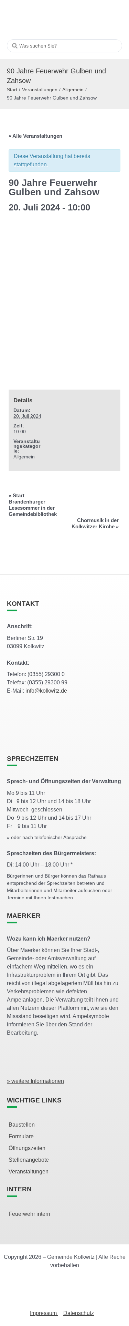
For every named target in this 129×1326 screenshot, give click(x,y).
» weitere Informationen (35, 1081)
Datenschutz (78, 1313)
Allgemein (73, 89)
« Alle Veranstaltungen (35, 136)
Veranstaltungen (39, 89)
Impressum (44, 1313)
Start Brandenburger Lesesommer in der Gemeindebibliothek (33, 505)
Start (12, 89)
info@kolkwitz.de (46, 691)
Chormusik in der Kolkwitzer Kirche (95, 523)
